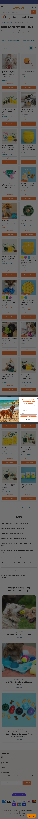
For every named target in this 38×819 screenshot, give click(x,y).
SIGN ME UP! (28, 416)
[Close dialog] (37, 398)
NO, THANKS (28, 419)
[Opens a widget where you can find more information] (31, 816)
